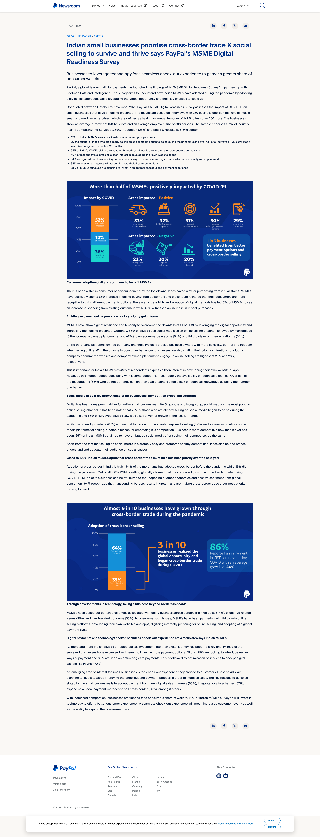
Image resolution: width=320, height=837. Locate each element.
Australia (112, 786)
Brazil (111, 790)
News (112, 6)
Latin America (164, 781)
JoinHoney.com (61, 789)
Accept (272, 820)
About (156, 6)
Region (240, 6)
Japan (160, 777)
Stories (96, 6)
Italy (134, 795)
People (70, 36)
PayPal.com (59, 777)
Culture (99, 36)
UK (158, 790)
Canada (112, 795)
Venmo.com (59, 783)
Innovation (84, 36)
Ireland (136, 790)
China (135, 777)
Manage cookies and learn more (236, 823)
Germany (137, 786)
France (136, 781)
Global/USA (114, 777)
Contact (174, 6)
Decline (272, 826)
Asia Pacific (114, 781)
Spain (160, 786)
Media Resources (131, 6)
